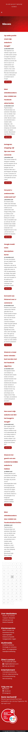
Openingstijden (7, 635)
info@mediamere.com (11, 664)
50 (4, 596)
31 (8, 583)
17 (12, 573)
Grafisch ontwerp (8, 645)
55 (4, 599)
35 (4, 586)
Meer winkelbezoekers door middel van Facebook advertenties (10, 96)
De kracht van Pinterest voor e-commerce (10, 299)
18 (16, 573)
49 (20, 593)
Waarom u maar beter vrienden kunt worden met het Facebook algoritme (10, 359)
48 (16, 593)
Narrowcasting (7, 678)
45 (4, 593)
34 (20, 583)
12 (12, 570)
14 (20, 570)
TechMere (14, 6)
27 (12, 580)
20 (4, 577)
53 (16, 596)
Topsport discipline (8, 618)
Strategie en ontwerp (9, 647)
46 (8, 593)
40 (4, 590)
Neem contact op (8, 630)
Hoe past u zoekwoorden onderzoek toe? (10, 193)
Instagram (7, 693)
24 (20, 577)
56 (8, 599)
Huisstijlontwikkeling (8, 651)
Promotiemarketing (8, 676)
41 (8, 590)
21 (8, 577)
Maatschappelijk (7, 622)
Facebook (7, 691)
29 (20, 580)
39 (20, 586)
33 (16, 583)
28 (16, 580)
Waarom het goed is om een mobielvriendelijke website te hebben (11, 462)
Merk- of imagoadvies (9, 649)
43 (16, 590)
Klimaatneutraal (7, 620)
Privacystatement (20, 731)
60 (4, 603)
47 (12, 593)
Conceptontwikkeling (9, 672)
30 (4, 583)
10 (4, 570)
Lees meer (8, 82)
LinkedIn (6, 689)
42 (12, 590)
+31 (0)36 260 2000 (10, 662)
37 (12, 586)
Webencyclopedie (8, 637)
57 (12, 599)
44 (20, 590)
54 (20, 596)
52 (12, 596)
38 (16, 586)
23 (16, 577)
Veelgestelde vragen (9, 639)
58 (16, 599)
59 (20, 599)
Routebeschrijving (8, 632)
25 (4, 580)
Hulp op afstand (9, 666)
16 (8, 573)
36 (8, 586)
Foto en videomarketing (10, 674)
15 (4, 573)
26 (8, 580)
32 (12, 583)
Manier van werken (8, 616)
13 (16, 570)
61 (8, 603)
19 (20, 573)
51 (8, 596)
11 (8, 570)
